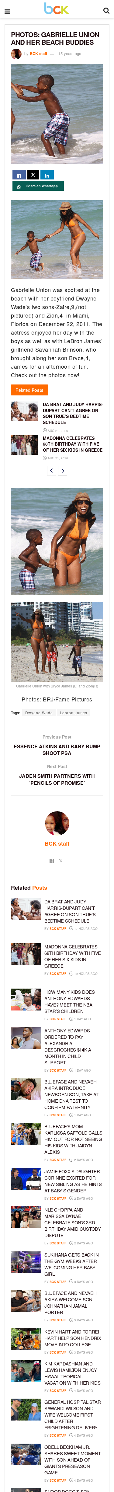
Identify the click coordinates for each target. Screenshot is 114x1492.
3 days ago (83, 1282)
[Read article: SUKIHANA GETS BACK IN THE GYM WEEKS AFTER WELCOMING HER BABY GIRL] (26, 1262)
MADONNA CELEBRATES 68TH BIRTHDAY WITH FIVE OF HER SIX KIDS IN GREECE (72, 444)
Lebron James (73, 712)
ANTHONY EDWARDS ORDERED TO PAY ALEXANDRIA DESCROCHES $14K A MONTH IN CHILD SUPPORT (67, 1046)
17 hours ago (85, 929)
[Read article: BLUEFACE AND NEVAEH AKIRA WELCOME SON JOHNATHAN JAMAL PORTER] (26, 1301)
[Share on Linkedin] (47, 174)
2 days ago (83, 1160)
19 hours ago (85, 974)
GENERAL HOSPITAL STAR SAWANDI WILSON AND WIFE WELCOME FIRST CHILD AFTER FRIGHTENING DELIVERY (72, 1415)
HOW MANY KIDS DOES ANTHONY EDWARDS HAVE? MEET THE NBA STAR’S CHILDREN (69, 1001)
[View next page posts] (62, 471)
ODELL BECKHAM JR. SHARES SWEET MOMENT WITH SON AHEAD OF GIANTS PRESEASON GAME (72, 1460)
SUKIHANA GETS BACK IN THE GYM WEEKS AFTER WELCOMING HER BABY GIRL (71, 1264)
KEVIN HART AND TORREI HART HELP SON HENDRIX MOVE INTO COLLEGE (72, 1338)
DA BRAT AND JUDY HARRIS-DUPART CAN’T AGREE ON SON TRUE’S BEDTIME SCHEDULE (73, 413)
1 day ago (82, 1019)
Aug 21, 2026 (57, 431)
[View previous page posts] (51, 471)
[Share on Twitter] (33, 174)
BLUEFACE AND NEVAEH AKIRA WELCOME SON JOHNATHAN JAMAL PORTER (70, 1302)
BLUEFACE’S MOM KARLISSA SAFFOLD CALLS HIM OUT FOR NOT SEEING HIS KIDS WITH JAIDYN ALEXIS (73, 1139)
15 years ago (69, 53)
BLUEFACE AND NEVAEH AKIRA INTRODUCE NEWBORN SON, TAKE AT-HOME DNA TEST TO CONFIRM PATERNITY (72, 1094)
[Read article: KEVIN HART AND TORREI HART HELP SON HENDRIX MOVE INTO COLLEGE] (26, 1339)
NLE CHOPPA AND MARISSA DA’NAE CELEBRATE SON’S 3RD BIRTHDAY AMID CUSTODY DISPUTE (72, 1222)
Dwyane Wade (39, 712)
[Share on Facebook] (19, 174)
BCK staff (38, 53)
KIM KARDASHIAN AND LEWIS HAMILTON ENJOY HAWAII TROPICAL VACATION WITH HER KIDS (72, 1373)
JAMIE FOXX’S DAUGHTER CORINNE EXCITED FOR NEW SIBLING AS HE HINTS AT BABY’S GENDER (73, 1181)
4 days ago (83, 1391)
